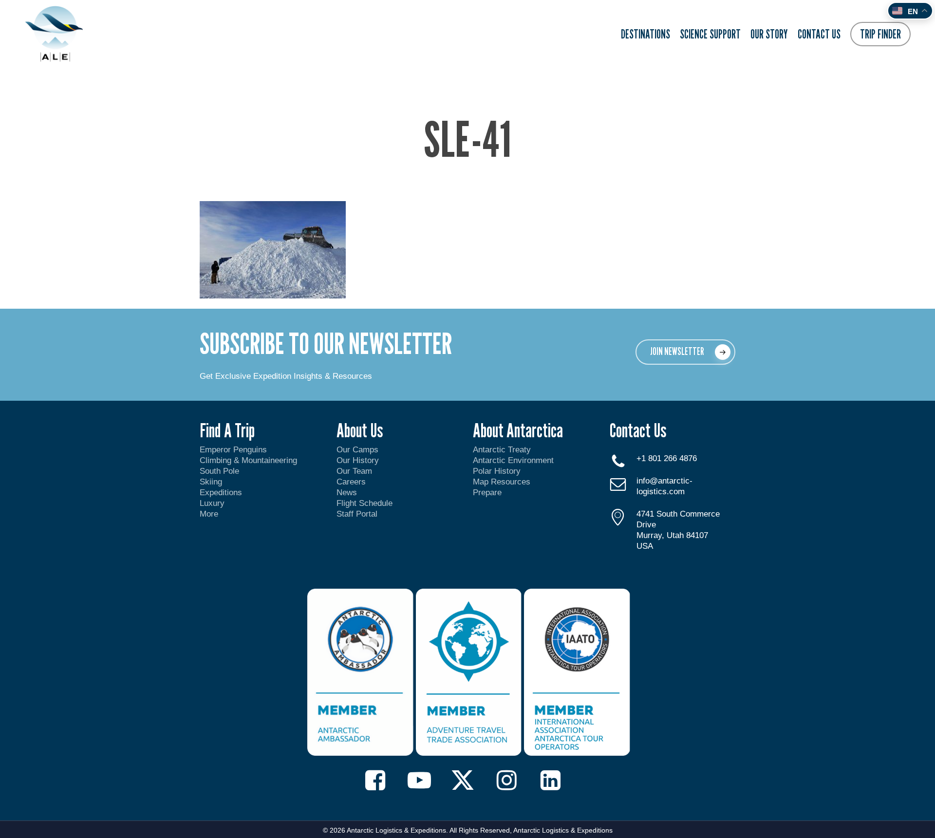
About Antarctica (518, 430)
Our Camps (357, 449)
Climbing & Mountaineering (248, 460)
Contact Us (638, 430)
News (347, 492)
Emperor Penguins (233, 449)
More (209, 514)
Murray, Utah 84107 (672, 535)
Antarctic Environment (513, 460)
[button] (685, 352)
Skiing (211, 481)
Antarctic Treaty (502, 449)
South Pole (219, 471)
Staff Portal (357, 514)
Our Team (354, 471)
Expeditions (222, 492)
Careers (351, 481)
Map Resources (501, 481)
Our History (358, 460)
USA (644, 546)
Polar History (497, 471)
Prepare (487, 492)
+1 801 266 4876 (666, 458)
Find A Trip (227, 430)
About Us (360, 430)
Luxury (212, 503)
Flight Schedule (365, 503)
